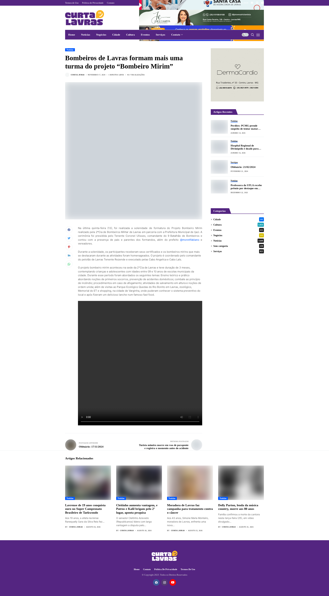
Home (137, 569)
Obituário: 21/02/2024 (243, 167)
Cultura (238, 225)
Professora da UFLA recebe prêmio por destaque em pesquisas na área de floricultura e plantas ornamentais (246, 187)
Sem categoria (238, 246)
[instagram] (257, 3)
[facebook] (252, 3)
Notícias (70, 50)
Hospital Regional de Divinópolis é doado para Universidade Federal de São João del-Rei (247, 147)
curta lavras (78, 75)
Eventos (238, 230)
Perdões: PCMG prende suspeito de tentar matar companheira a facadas (244, 127)
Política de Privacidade (165, 569)
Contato (147, 569)
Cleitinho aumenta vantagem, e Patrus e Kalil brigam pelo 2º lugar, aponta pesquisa (136, 508)
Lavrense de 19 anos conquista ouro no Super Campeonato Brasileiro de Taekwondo (85, 508)
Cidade (238, 219)
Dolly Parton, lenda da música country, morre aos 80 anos (238, 507)
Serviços (238, 251)
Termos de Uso (188, 569)
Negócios (238, 235)
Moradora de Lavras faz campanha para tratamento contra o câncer (190, 508)
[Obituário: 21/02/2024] (219, 167)
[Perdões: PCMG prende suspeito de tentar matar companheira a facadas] (219, 127)
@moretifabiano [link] (189, 239)
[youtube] (262, 3)
